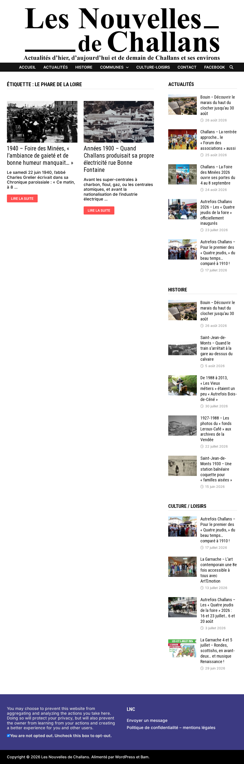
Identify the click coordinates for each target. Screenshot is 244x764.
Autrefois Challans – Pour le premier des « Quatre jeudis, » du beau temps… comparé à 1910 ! (217, 252)
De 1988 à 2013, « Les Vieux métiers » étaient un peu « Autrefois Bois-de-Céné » (218, 388)
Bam (144, 756)
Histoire (83, 67)
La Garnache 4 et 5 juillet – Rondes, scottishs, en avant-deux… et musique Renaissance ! (217, 650)
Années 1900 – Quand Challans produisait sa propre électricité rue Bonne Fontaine (119, 159)
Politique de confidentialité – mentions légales (171, 727)
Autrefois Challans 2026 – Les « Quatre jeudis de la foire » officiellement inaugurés (217, 212)
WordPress (125, 756)
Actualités (55, 67)
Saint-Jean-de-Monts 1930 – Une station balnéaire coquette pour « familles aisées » (216, 469)
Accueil (27, 67)
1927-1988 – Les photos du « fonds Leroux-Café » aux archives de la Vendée (216, 428)
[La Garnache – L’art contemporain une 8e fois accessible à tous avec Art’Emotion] (182, 559)
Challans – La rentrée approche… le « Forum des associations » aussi (218, 140)
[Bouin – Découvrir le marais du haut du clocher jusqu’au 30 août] (182, 97)
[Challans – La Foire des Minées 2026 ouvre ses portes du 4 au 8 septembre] (182, 166)
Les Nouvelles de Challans (65, 756)
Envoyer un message (147, 720)
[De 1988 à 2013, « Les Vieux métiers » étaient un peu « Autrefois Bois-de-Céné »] (182, 377)
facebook (214, 67)
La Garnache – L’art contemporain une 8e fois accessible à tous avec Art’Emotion (218, 570)
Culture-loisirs (153, 67)
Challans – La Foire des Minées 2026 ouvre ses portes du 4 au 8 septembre (217, 175)
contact (187, 67)
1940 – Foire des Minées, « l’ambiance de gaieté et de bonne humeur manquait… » (40, 155)
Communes (111, 67)
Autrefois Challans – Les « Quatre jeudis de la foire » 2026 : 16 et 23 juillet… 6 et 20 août (217, 610)
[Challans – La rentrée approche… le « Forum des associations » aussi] (182, 131)
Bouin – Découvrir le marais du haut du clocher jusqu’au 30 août (217, 105)
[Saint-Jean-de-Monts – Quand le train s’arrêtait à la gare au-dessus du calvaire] (182, 337)
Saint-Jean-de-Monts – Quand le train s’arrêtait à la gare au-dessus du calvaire (216, 348)
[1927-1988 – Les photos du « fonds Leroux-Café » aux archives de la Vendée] (182, 417)
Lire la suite (22, 198)
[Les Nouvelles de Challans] (122, 34)
